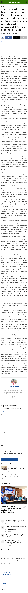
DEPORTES (6, 581)
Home (2, 6)
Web (2, 445)
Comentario (4, 414)
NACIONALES (6, 570)
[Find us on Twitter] (1, 564)
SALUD (5, 583)
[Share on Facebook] (8, 37)
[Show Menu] (1, 2)
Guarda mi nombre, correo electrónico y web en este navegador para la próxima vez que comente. (14, 453)
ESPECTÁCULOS (7, 574)
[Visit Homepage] (14, 2)
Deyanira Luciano (6, 33)
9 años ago (6, 478)
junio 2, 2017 (15, 33)
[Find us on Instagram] (4, 564)
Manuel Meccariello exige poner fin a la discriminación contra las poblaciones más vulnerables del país (15, 528)
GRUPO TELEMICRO (15, 589)
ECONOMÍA (5, 579)
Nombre (3, 432)
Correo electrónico (6, 439)
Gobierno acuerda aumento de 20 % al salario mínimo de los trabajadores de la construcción (11, 510)
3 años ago (11, 471)
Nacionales (7, 6)
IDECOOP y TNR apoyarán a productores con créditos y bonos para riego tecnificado (15, 542)
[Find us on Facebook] (6, 564)
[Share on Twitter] (16, 37)
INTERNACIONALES (8, 572)
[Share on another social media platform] (23, 37)
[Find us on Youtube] (9, 564)
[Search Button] (26, 2)
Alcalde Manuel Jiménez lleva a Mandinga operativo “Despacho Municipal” (16, 468)
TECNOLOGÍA (6, 576)
